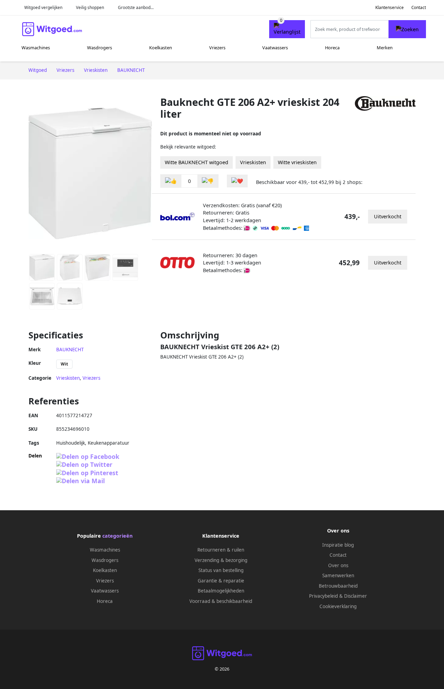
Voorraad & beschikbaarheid (220, 601)
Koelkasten (160, 47)
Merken (385, 47)
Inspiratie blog (338, 545)
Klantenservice (389, 7)
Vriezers (217, 47)
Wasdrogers (99, 47)
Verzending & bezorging (221, 560)
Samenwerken (338, 575)
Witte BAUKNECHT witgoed (196, 162)
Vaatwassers (275, 47)
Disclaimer (355, 596)
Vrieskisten (253, 162)
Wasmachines (36, 47)
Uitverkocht (387, 216)
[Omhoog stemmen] (171, 181)
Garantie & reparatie (221, 581)
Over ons (338, 565)
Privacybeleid (323, 596)
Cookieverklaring (338, 606)
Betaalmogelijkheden (221, 591)
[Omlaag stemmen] (207, 181)
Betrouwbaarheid (338, 586)
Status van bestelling (221, 570)
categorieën (117, 535)
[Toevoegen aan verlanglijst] (237, 181)
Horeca (332, 47)
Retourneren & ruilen (220, 550)
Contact (418, 7)
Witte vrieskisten (297, 162)
